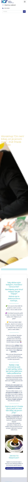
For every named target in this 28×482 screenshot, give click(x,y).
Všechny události (10, 5)
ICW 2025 (7, 8)
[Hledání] (24, 11)
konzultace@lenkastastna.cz (14, 468)
